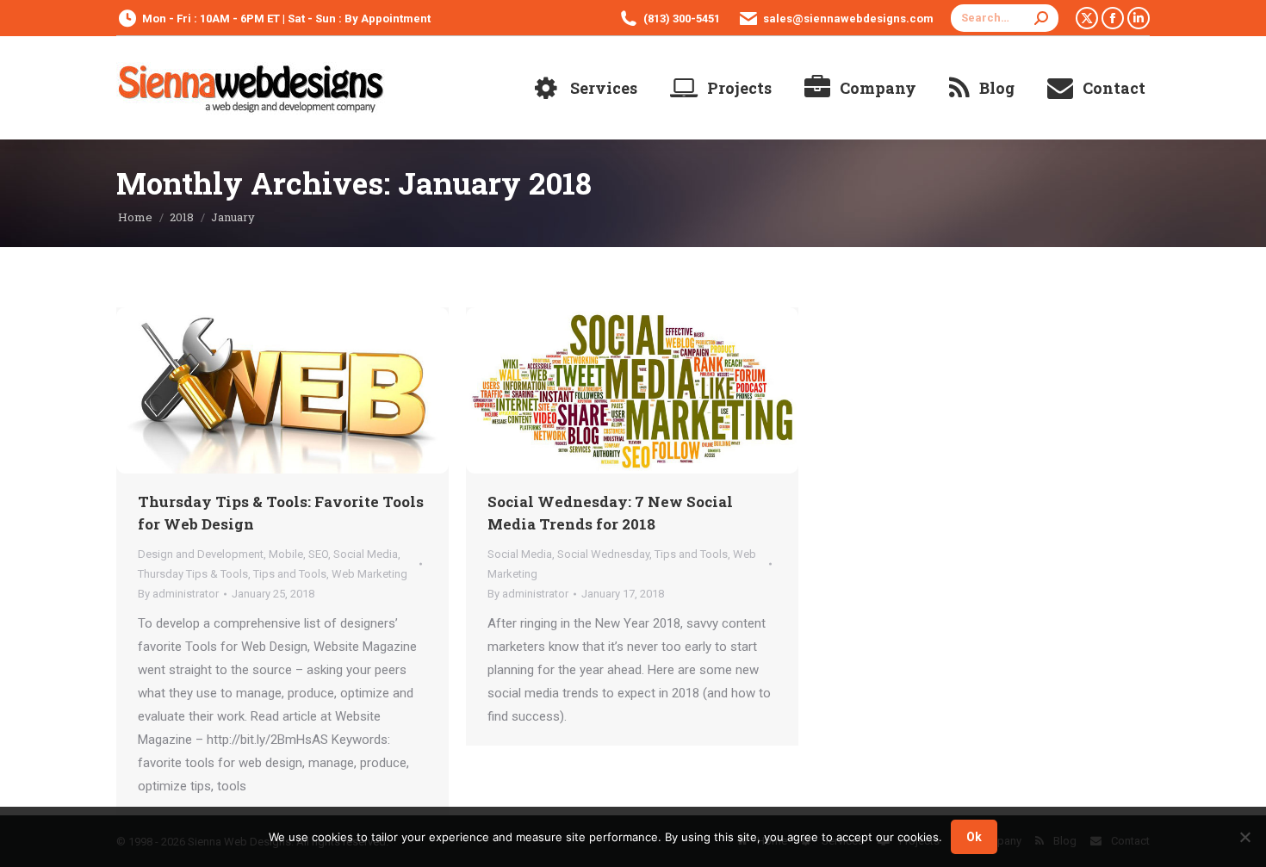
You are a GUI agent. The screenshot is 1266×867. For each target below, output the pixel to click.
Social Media (365, 554)
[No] (1244, 836)
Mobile (286, 554)
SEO (318, 554)
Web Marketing (369, 573)
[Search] (1041, 18)
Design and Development (201, 554)
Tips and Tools (289, 573)
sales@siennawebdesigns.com (848, 18)
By (178, 593)
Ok (974, 837)
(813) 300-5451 (681, 18)
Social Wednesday (603, 554)
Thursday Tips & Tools (193, 573)
